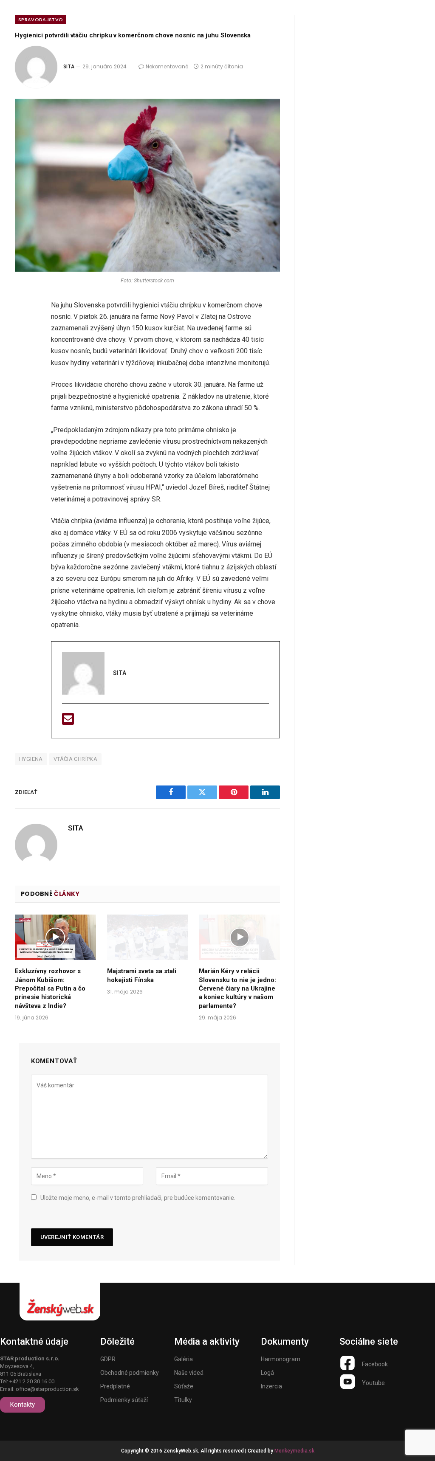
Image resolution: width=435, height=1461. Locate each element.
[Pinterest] (24, 396)
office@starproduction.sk (47, 1389)
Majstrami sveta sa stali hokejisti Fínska (141, 975)
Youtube (373, 1382)
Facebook (375, 1364)
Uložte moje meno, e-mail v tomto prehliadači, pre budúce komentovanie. (137, 1197)
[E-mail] (68, 722)
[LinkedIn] (24, 373)
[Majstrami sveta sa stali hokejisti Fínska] (147, 937)
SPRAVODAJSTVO (40, 19)
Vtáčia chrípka (75, 759)
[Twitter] (24, 351)
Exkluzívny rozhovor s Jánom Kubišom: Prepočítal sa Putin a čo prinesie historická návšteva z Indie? (50, 988)
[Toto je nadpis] (347, 1363)
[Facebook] (24, 328)
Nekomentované (167, 66)
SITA (68, 66)
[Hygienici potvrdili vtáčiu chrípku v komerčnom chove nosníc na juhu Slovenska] (147, 185)
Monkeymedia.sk (294, 1451)
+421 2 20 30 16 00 (31, 1381)
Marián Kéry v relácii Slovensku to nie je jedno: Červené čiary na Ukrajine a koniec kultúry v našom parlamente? (237, 988)
